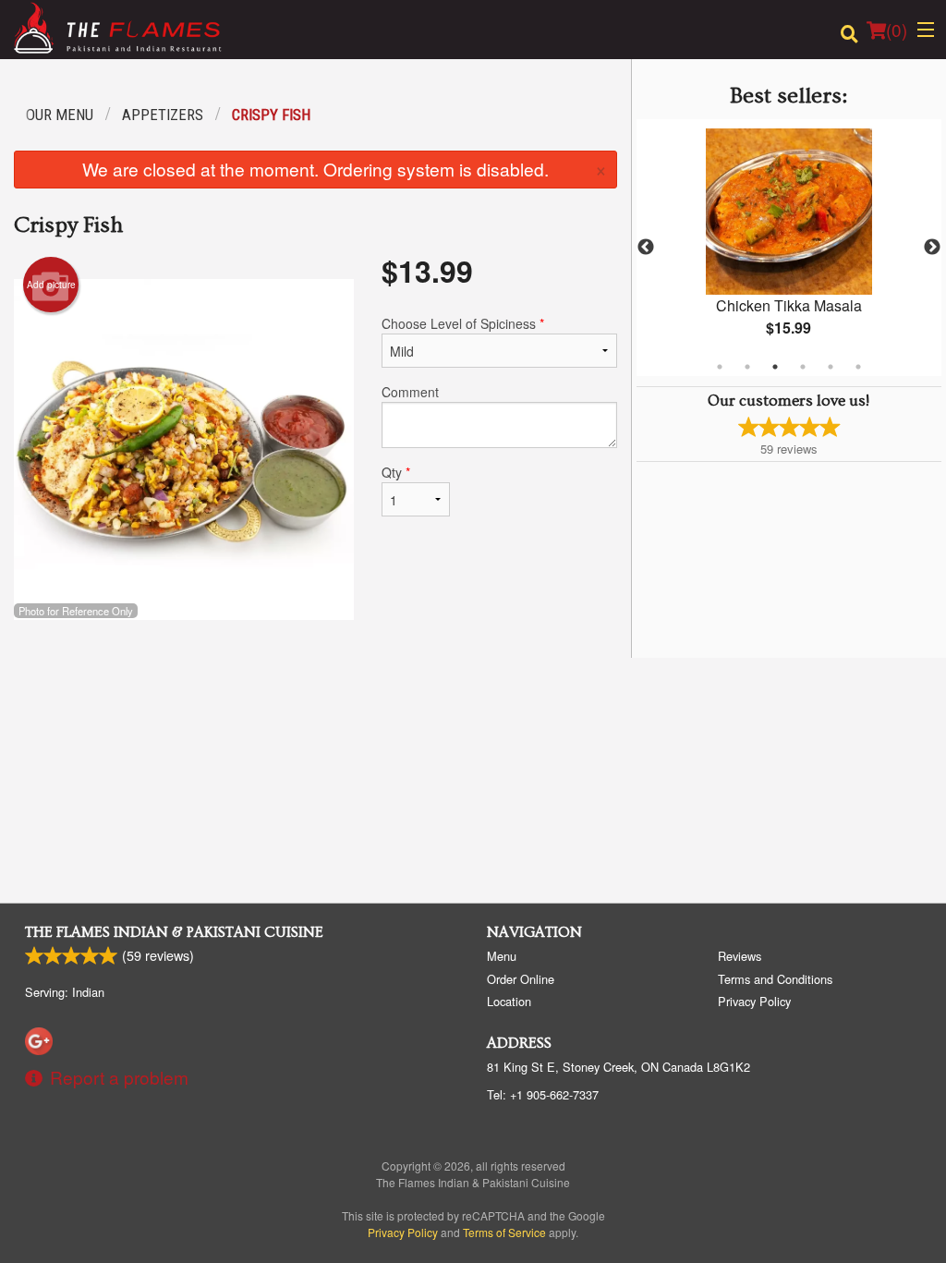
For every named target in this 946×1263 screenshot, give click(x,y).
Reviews (739, 956)
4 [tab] (803, 367)
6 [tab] (858, 367)
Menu (501, 956)
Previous (646, 247)
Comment (410, 392)
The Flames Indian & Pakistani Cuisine (174, 932)
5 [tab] (830, 367)
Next (932, 247)
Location (509, 1001)
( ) (896, 29)
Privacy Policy (754, 1001)
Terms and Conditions (775, 979)
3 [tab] (775, 367)
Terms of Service (504, 1232)
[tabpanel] (789, 247)
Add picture (51, 284)
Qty (396, 472)
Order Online (520, 979)
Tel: (543, 1094)
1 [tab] (719, 367)
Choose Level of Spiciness (463, 323)
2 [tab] (747, 367)
